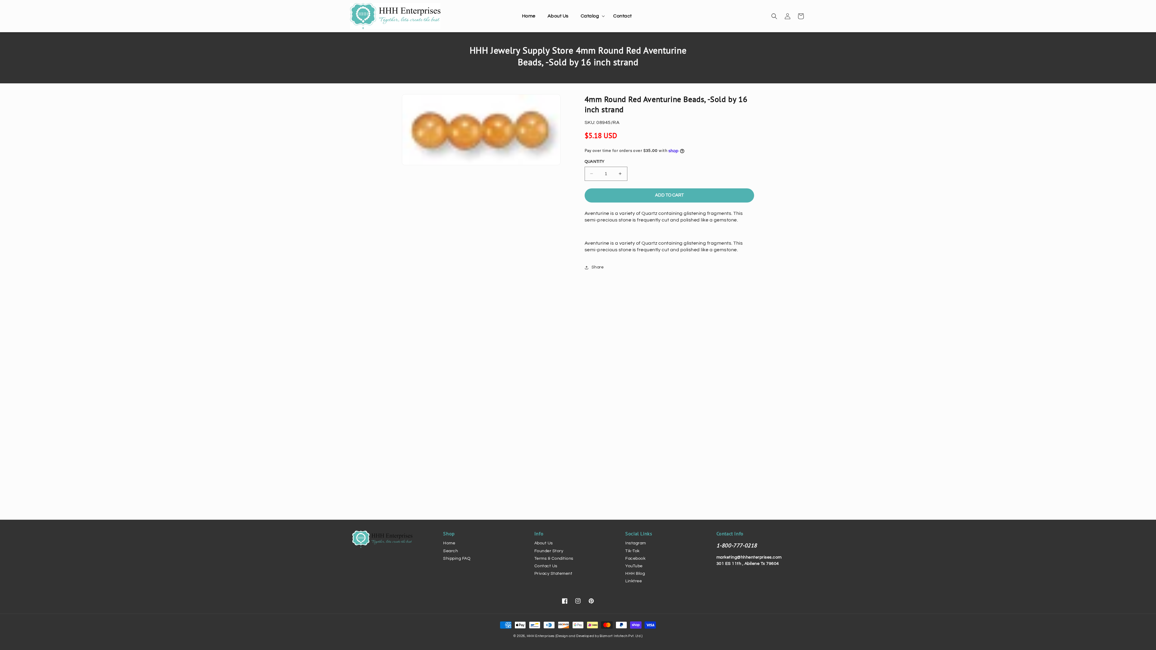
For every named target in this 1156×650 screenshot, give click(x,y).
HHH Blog (635, 573)
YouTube (634, 566)
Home (449, 543)
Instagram (635, 543)
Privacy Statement (553, 573)
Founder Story (549, 551)
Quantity (594, 161)
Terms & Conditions (553, 558)
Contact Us (546, 566)
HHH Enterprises (541, 636)
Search (450, 551)
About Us (543, 543)
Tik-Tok (632, 551)
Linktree (633, 581)
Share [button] (598, 267)
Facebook (635, 558)
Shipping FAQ (457, 558)
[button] (591, 16)
